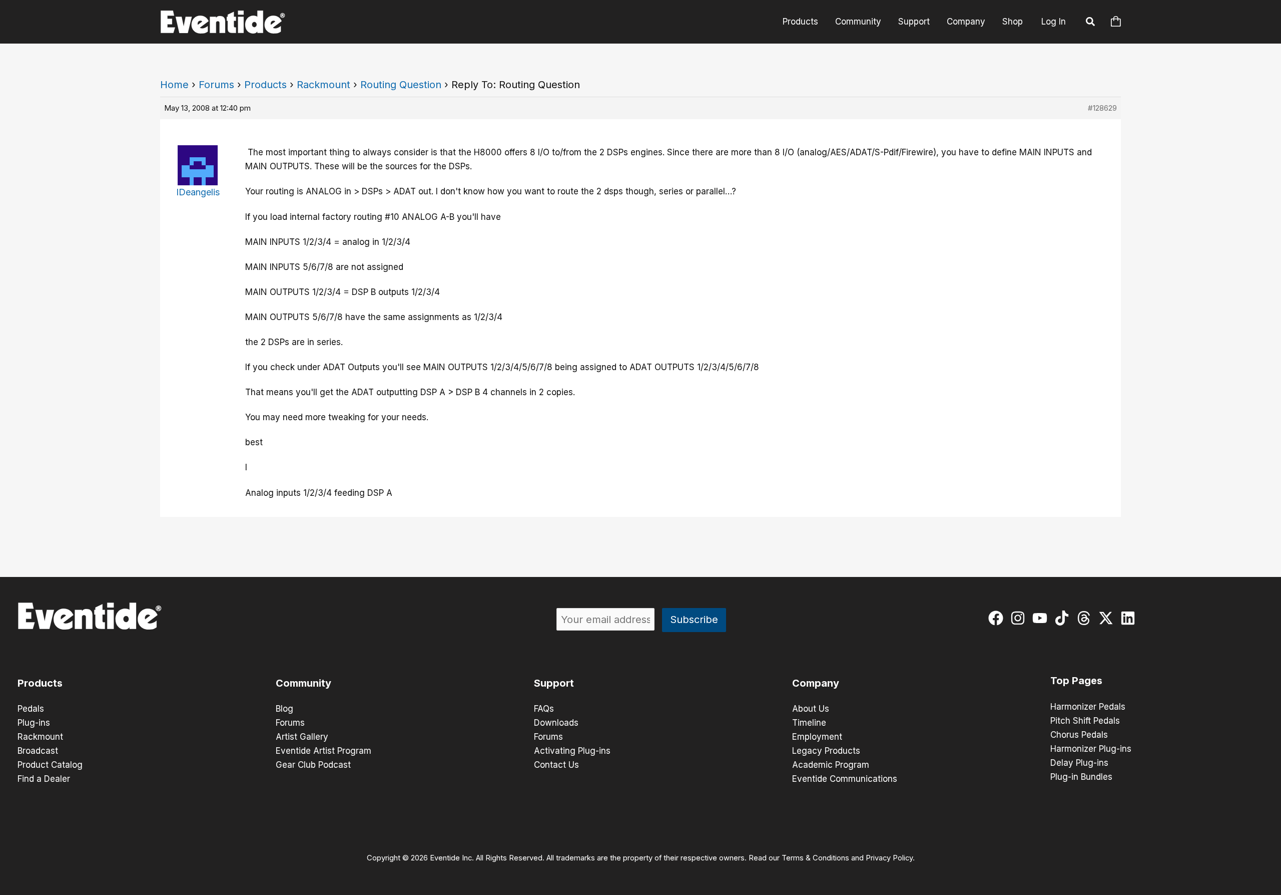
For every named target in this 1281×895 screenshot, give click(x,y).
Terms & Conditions (815, 857)
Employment (817, 737)
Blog (284, 709)
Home (174, 85)
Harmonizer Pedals (1087, 707)
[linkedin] (1130, 618)
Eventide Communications (844, 779)
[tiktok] (1064, 618)
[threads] (1086, 618)
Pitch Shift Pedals (1085, 721)
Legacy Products (826, 751)
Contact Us (556, 765)
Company (966, 22)
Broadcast (38, 751)
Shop (1012, 22)
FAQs (544, 709)
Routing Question (400, 85)
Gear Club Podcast (313, 765)
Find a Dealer (44, 779)
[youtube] (1042, 618)
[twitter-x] (1108, 618)
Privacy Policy (889, 857)
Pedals (31, 709)
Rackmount (323, 85)
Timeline (809, 723)
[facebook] (998, 618)
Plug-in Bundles (1081, 777)
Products (800, 22)
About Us (810, 709)
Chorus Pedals (1079, 735)
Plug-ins (34, 723)
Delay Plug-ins (1079, 763)
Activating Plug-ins (572, 751)
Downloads (556, 723)
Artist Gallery (302, 737)
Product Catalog (50, 765)
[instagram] (1020, 618)
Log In (1053, 22)
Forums (216, 85)
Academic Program (830, 765)
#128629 (1102, 108)
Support (914, 22)
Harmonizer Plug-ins (1090, 749)
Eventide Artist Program (323, 751)
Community (858, 22)
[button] (1091, 23)
